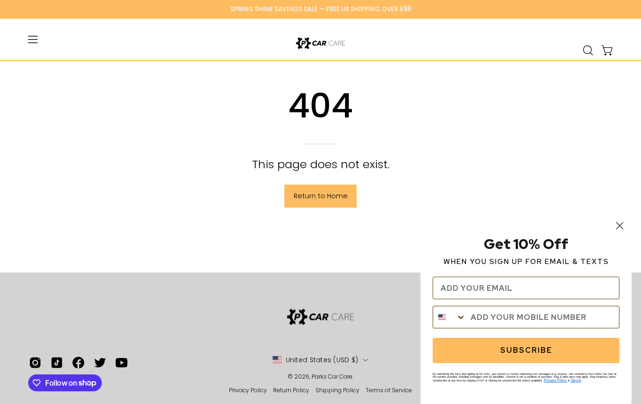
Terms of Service (389, 390)
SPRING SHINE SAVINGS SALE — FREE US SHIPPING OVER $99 (320, 9)
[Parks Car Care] (320, 43)
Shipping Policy (338, 390)
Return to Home (321, 196)
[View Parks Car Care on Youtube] (121, 363)
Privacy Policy (248, 390)
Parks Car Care (332, 377)
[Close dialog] (619, 226)
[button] (588, 50)
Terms (576, 380)
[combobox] (449, 317)
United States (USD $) (322, 360)
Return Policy (291, 390)
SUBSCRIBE (526, 350)
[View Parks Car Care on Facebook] (78, 363)
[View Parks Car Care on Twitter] (100, 363)
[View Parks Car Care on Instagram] (35, 363)
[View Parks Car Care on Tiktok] (57, 363)
